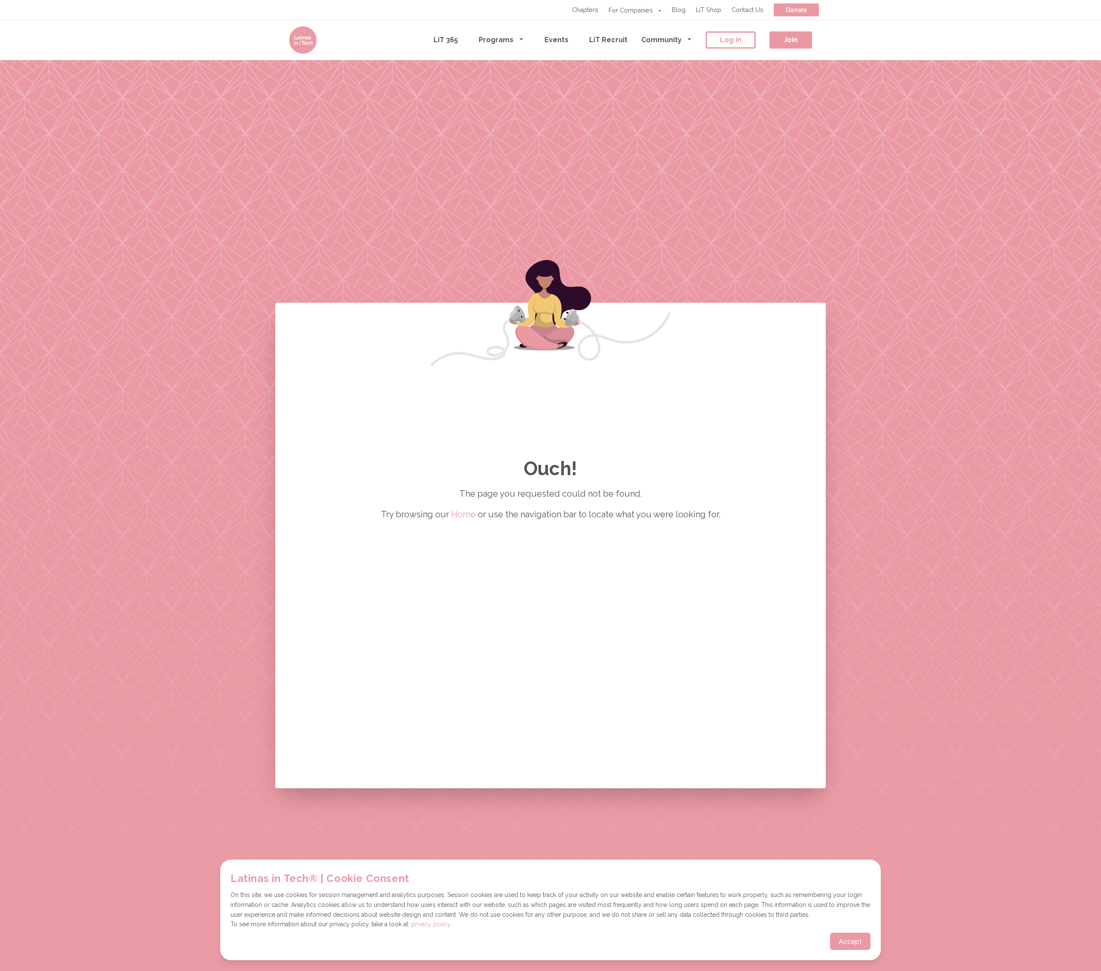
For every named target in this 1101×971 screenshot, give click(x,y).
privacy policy (431, 924)
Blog (679, 9)
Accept (850, 941)
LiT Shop (708, 9)
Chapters (585, 9)
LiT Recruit (608, 40)
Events (556, 40)
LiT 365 (446, 40)
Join (791, 40)
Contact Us (747, 9)
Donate (796, 9)
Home (463, 514)
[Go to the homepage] (303, 40)
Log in (730, 40)
